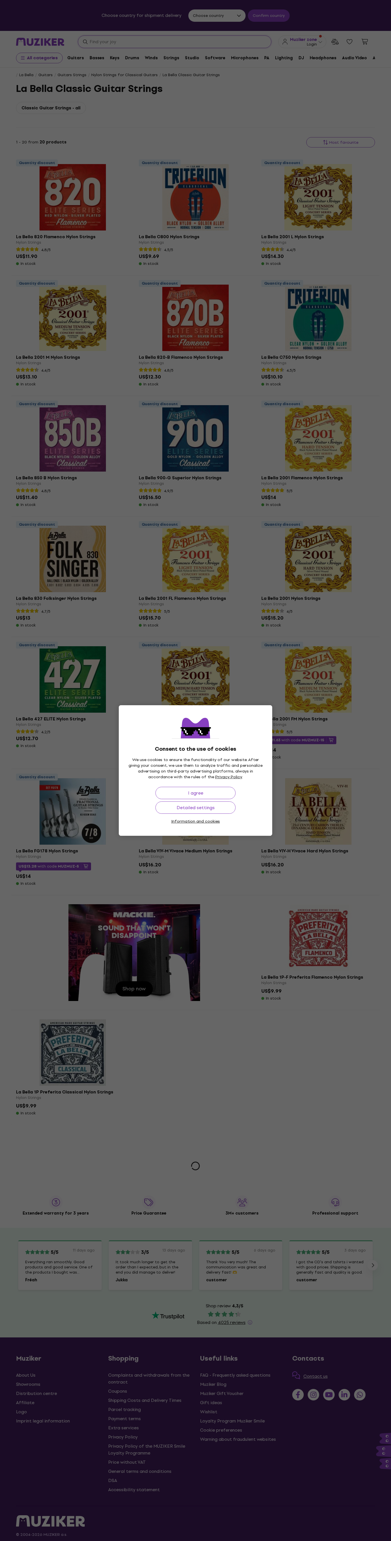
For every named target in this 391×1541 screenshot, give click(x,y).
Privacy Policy (228, 777)
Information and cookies (195, 821)
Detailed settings (196, 807)
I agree (195, 793)
